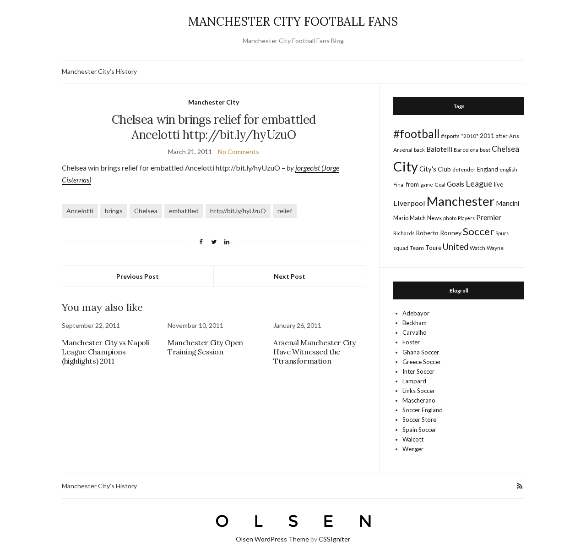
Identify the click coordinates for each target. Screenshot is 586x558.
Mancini (507, 203)
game (426, 185)
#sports (450, 136)
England (487, 169)
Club (444, 169)
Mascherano (418, 400)
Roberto (427, 233)
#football (416, 133)
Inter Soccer (418, 371)
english (508, 169)
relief (284, 211)
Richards (404, 233)
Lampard (414, 381)
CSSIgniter (334, 539)
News (434, 218)
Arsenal (402, 149)
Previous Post (137, 276)
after (502, 136)
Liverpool (409, 203)
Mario (400, 217)
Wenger (412, 449)
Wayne (495, 247)
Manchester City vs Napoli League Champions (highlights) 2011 (105, 351)
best (485, 149)
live (498, 184)
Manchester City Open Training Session (205, 347)
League (479, 183)
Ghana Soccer (420, 352)
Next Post (289, 276)
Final (399, 185)
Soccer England (422, 410)
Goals (455, 184)
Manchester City (213, 102)
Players (466, 218)
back (419, 150)
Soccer (478, 231)
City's (427, 169)
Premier (488, 217)
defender (464, 169)
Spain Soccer (419, 429)
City (405, 166)
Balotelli (439, 149)
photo (449, 218)
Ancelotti (79, 211)
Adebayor (415, 313)
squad (400, 248)
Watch (477, 248)
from (412, 184)
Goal (439, 185)
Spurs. (502, 233)
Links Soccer (418, 390)
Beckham (414, 322)
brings (114, 211)
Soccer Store (419, 419)
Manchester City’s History (99, 71)
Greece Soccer (421, 361)
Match (418, 217)
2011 (487, 135)
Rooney (450, 233)
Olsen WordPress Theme (272, 539)
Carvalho (414, 332)
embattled (184, 211)
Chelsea (145, 211)
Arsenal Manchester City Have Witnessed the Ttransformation (314, 351)
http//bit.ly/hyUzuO (238, 211)
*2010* (469, 136)
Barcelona (466, 150)
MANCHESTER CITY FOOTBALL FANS (293, 21)
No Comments (238, 151)
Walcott (412, 439)
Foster (411, 342)
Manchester (460, 201)
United (455, 247)
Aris (514, 136)
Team (417, 247)
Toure (433, 247)
